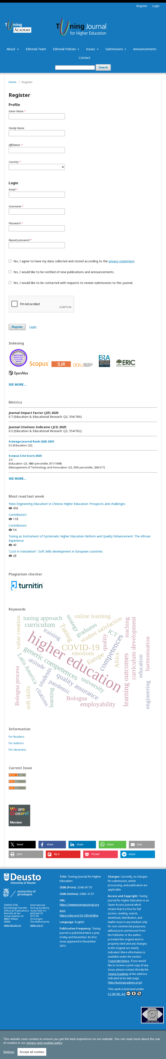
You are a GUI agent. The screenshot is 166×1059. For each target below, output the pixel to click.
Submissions (114, 49)
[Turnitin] (27, 591)
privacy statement (121, 261)
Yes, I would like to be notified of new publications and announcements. (63, 272)
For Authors (16, 743)
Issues (91, 49)
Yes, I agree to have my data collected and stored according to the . (73, 261)
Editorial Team (36, 49)
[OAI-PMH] (152, 1022)
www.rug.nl (36, 925)
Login (156, 6)
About (11, 49)
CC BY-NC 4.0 (116, 994)
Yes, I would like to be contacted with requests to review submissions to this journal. (72, 283)
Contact (84, 58)
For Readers (16, 737)
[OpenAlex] (19, 376)
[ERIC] (126, 368)
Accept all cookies (32, 1052)
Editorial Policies (65, 49)
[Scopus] (40, 368)
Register (141, 6)
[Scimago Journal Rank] (61, 368)
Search (103, 67)
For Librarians (17, 749)
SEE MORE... (17, 384)
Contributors (18, 515)
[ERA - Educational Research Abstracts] (104, 368)
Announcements (144, 49)
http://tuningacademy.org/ (125, 982)
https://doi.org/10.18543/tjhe (79, 915)
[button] (22, 844)
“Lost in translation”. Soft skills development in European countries (56, 551)
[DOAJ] (83, 368)
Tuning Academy (118, 974)
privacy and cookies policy (44, 1043)
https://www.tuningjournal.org (79, 905)
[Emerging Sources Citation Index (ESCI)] (19, 368)
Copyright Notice (118, 961)
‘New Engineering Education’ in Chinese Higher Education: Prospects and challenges (67, 504)
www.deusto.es (12, 925)
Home (12, 82)
